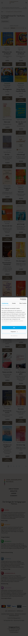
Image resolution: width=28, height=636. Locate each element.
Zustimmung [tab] (5, 303)
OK (14, 327)
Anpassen (13, 331)
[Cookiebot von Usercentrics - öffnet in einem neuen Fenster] (20, 299)
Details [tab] (14, 303)
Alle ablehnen (14, 335)
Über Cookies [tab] (22, 303)
